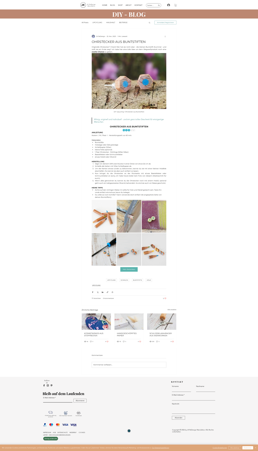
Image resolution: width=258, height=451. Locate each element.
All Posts (85, 22)
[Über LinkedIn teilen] (103, 292)
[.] (168, 5)
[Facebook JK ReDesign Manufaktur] (44, 385)
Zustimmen (247, 448)
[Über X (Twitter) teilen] (98, 292)
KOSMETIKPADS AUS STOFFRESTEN (93, 334)
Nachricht (175, 404)
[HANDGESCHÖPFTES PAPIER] (129, 321)
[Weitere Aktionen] (165, 36)
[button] (175, 5)
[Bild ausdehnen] (104, 216)
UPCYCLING (97, 22)
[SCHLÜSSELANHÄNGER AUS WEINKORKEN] (161, 321)
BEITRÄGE (123, 22)
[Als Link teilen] (107, 292)
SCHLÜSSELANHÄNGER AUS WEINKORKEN (161, 334)
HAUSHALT (110, 22)
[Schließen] (255, 447)
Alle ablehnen (234, 448)
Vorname (175, 386)
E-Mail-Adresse (49, 398)
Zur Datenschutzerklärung (160, 448)
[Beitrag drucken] (112, 292)
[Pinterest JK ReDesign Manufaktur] (51, 385)
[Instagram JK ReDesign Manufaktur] (47, 385)
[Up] (129, 431)
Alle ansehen (171, 310)
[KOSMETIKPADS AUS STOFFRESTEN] (96, 321)
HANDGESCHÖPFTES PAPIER (127, 334)
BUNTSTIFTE (137, 280)
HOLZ (149, 280)
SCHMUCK (124, 280)
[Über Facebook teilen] (93, 292)
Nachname (200, 386)
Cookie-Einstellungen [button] (220, 448)
